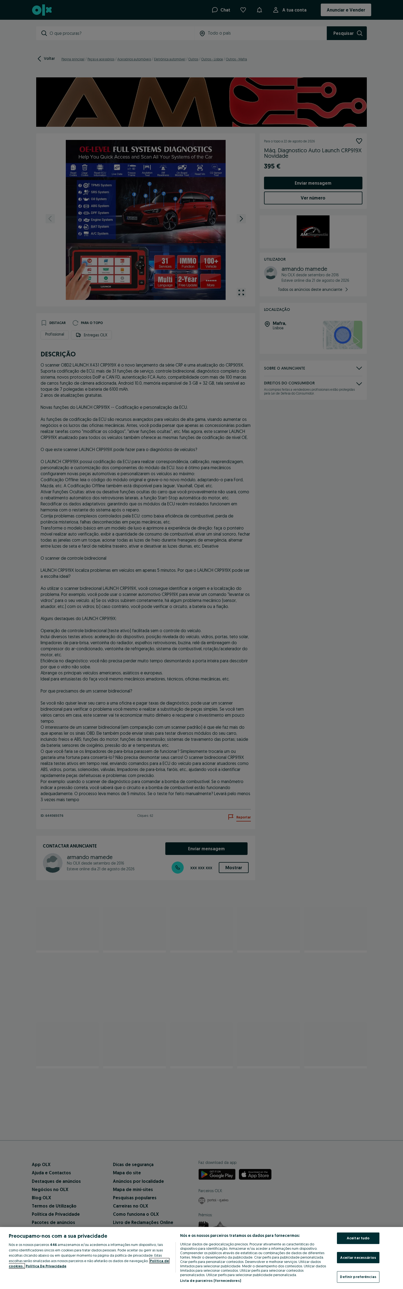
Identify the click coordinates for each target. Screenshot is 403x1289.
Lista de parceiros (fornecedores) (210, 1280)
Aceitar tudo (358, 1238)
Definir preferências (358, 1276)
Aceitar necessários (358, 1257)
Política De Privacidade (46, 1266)
